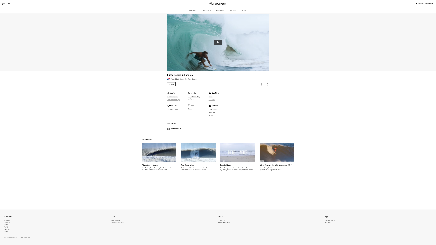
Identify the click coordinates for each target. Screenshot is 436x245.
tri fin (211, 115)
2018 (190, 109)
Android (328, 222)
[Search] (9, 3)
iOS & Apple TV (330, 220)
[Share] (267, 84)
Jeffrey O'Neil (172, 109)
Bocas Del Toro (185, 79)
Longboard (207, 10)
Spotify (6, 231)
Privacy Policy (115, 220)
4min (211, 97)
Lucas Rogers (172, 97)
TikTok (6, 227)
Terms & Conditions (117, 222)
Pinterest (7, 229)
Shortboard (193, 10)
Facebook (7, 222)
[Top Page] (218, 3)
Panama (195, 79)
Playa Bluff (175, 79)
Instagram (7, 220)
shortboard (213, 109)
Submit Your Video (224, 222)
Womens (232, 10)
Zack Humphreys (173, 100)
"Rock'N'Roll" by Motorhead (194, 98)
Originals (244, 10)
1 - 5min (212, 100)
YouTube (6, 225)
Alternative (220, 10)
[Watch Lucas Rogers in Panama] (218, 42)
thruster (212, 113)
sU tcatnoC (221, 220)
